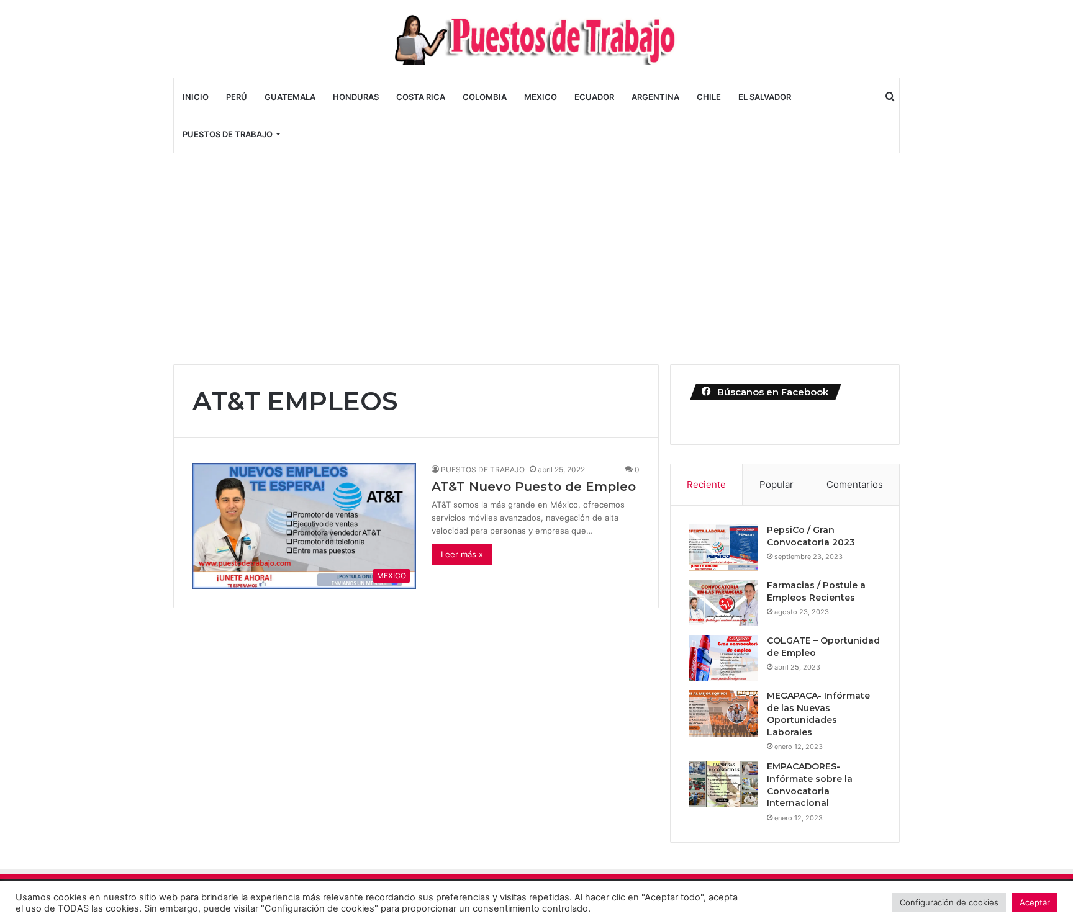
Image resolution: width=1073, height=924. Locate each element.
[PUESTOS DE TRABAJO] (536, 38)
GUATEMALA (290, 97)
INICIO (196, 97)
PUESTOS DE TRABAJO (228, 134)
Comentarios (854, 484)
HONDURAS (356, 97)
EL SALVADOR (764, 97)
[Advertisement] (536, 259)
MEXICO (540, 97)
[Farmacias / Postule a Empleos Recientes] (723, 603)
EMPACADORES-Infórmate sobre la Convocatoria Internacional (810, 785)
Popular (776, 484)
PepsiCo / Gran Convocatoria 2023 (811, 536)
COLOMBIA (485, 97)
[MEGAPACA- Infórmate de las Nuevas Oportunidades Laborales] (723, 713)
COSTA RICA (420, 97)
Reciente (706, 484)
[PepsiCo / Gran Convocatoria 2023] (723, 547)
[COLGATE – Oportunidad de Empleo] (723, 658)
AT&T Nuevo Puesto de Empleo (534, 486)
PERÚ (236, 97)
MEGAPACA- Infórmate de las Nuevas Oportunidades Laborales (818, 714)
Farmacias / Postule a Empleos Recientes (816, 591)
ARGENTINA (655, 97)
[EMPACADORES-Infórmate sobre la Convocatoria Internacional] (723, 784)
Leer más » (462, 554)
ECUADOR (594, 97)
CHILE (709, 97)
